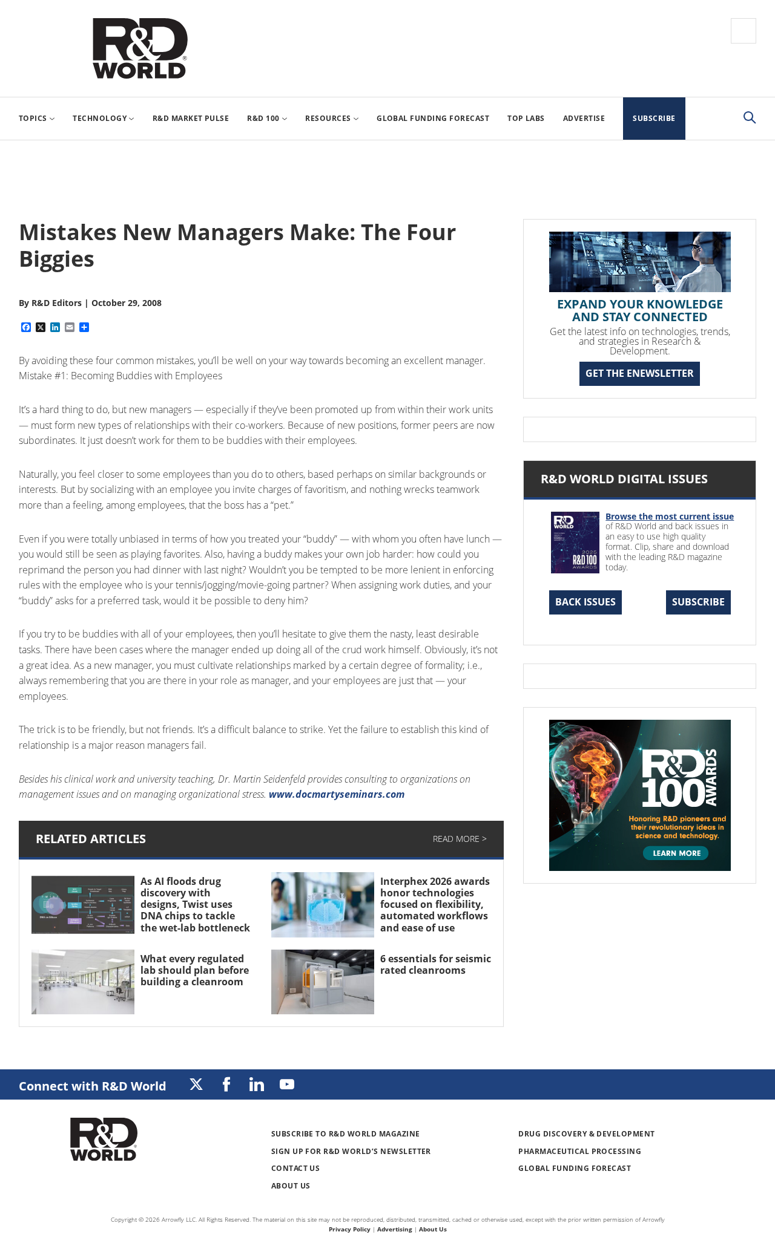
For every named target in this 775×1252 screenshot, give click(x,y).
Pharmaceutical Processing (579, 1151)
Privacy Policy (350, 1229)
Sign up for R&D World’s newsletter (351, 1151)
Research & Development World (140, 48)
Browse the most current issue (669, 516)
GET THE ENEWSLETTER (639, 373)
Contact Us (295, 1168)
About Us (291, 1186)
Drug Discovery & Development (586, 1134)
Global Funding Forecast (574, 1168)
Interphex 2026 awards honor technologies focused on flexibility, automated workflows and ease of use (435, 904)
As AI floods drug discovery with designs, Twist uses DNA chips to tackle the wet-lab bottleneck (195, 904)
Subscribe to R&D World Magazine (345, 1134)
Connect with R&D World (93, 1086)
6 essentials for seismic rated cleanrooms (435, 964)
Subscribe (698, 601)
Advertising (394, 1229)
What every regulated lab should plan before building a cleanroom (194, 970)
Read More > (460, 838)
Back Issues (585, 601)
